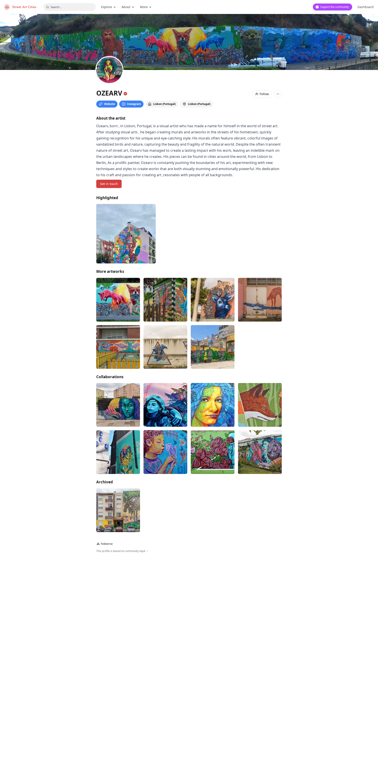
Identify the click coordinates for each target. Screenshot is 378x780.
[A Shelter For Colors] (165, 300)
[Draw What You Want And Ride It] (118, 510)
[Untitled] (212, 300)
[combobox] (69, 7)
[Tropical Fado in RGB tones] (126, 233)
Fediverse (105, 544)
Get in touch (109, 184)
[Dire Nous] (165, 405)
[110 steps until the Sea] (118, 300)
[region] (189, 600)
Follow (264, 94)
